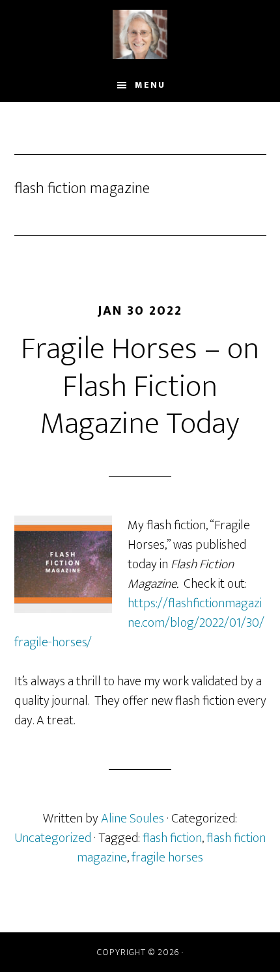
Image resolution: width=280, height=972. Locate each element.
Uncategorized (52, 838)
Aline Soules (140, 34)
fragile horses (167, 858)
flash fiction (172, 838)
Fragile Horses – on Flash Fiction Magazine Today (140, 386)
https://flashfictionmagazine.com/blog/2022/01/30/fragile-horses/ (139, 622)
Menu (150, 84)
